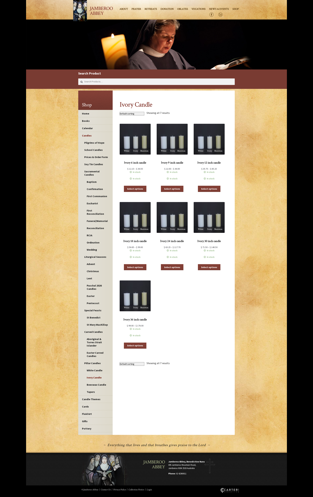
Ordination (93, 242)
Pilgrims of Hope (94, 142)
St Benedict (93, 317)
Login (149, 489)
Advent (91, 264)
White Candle (94, 370)
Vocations (199, 9)
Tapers (91, 391)
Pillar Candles (92, 363)
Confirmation (95, 189)
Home (85, 113)
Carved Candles (93, 331)
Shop (235, 9)
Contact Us (106, 489)
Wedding (92, 249)
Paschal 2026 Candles (94, 287)
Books (86, 120)
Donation (167, 9)
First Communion (97, 196)
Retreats (151, 9)
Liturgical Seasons (95, 256)
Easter (91, 296)
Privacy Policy (119, 489)
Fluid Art (87, 413)
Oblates (182, 9)
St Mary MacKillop (97, 324)
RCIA (89, 235)
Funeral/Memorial (97, 221)
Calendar (87, 128)
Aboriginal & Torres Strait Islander (94, 342)
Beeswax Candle (96, 384)
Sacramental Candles (92, 173)
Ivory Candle (94, 377)
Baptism (92, 181)
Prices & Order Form (96, 157)
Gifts (85, 421)
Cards (85, 406)
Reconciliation (95, 228)
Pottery (86, 428)
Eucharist (92, 203)
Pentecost (93, 303)
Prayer (136, 9)
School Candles (93, 149)
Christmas (93, 271)
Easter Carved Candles (95, 354)
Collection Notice (136, 489)
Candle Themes (91, 399)
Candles (87, 135)
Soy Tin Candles (93, 164)
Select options (135, 188)
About (123, 9)
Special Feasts (92, 310)
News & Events (219, 9)
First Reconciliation (95, 212)
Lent (89, 278)
